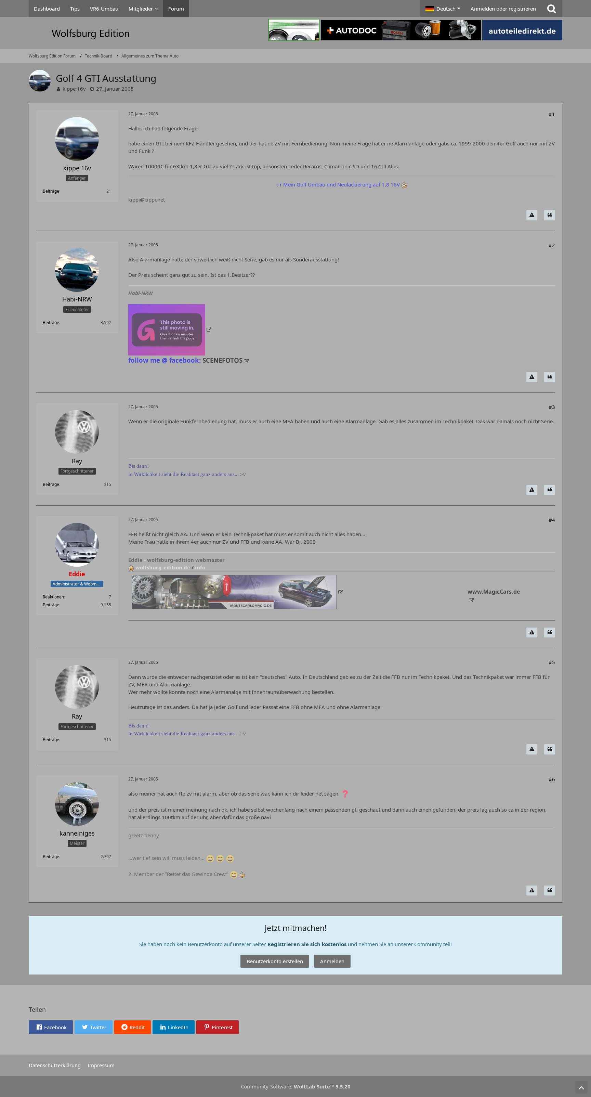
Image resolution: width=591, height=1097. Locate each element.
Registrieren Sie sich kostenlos (306, 944)
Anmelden (332, 961)
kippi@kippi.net (146, 199)
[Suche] (551, 8)
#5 (552, 662)
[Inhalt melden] (531, 215)
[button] (442, 8)
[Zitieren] (549, 215)
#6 (552, 779)
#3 (552, 406)
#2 (552, 245)
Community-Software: (296, 1086)
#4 (552, 519)
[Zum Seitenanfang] (581, 1087)
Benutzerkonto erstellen (275, 961)
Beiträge (51, 191)
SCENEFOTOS (222, 360)
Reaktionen (53, 597)
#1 (552, 114)
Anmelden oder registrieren (503, 8)
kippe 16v (74, 88)
